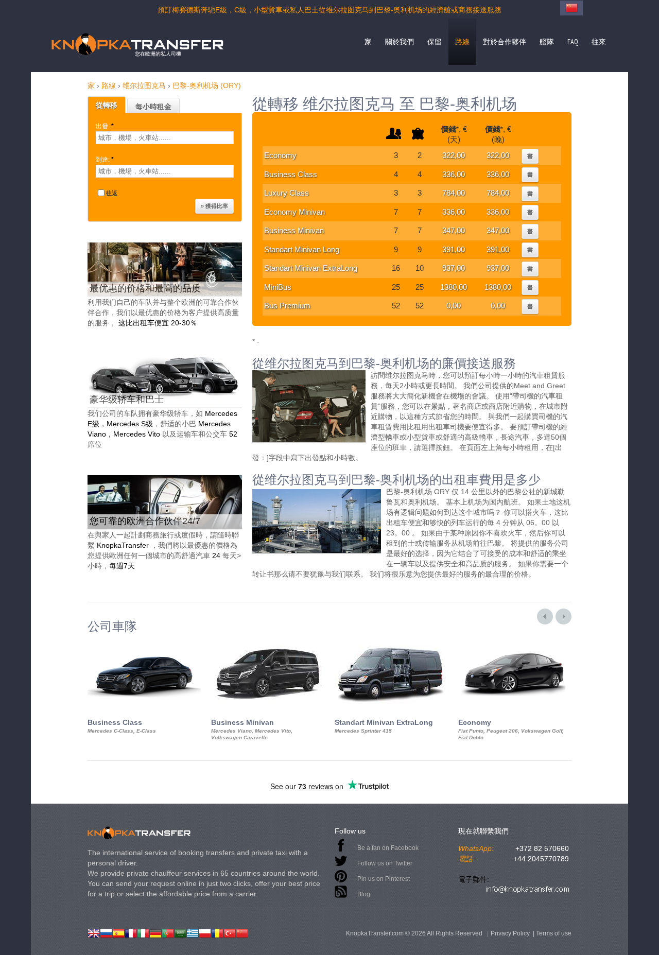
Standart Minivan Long (301, 249)
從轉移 (106, 105)
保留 (434, 41)
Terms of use (553, 933)
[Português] (168, 932)
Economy (280, 155)
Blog (363, 894)
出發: (105, 126)
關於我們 (399, 41)
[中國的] (242, 932)
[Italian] (143, 932)
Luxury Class (286, 192)
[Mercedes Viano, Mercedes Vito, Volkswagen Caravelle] (267, 642)
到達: (105, 159)
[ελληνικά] (192, 932)
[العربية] (180, 932)
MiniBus (277, 287)
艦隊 (547, 41)
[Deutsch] (155, 932)
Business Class (290, 174)
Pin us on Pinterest (383, 878)
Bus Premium (287, 305)
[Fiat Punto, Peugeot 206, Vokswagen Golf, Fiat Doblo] (514, 642)
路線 (462, 41)
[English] (94, 932)
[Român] (217, 932)
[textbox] (165, 137)
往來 (599, 41)
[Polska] (205, 932)
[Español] (118, 932)
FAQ (572, 41)
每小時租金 (153, 106)
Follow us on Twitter (384, 863)
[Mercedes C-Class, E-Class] (144, 642)
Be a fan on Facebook (388, 848)
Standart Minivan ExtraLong (310, 268)
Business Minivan (294, 230)
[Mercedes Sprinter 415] (391, 642)
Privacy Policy (510, 933)
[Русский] (106, 932)
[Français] (131, 932)
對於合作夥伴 (504, 41)
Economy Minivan (294, 211)
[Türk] (229, 932)
